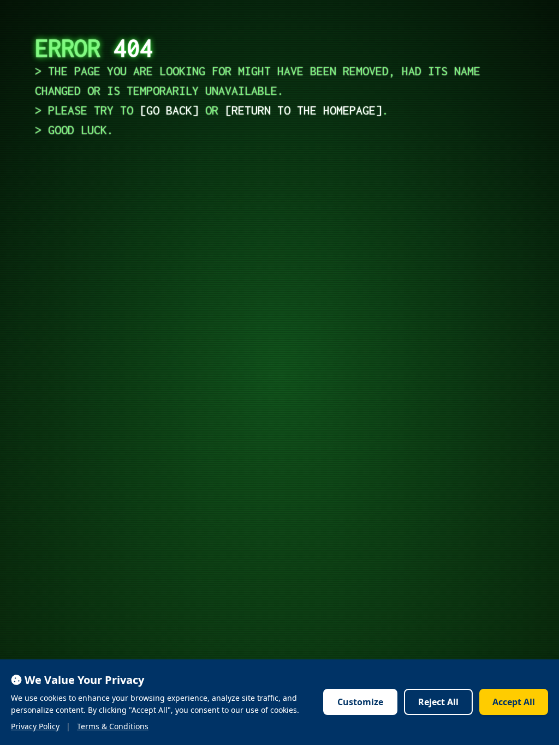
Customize (360, 702)
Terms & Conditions (112, 726)
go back (169, 110)
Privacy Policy (35, 726)
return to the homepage (303, 110)
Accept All (513, 702)
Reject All (438, 702)
